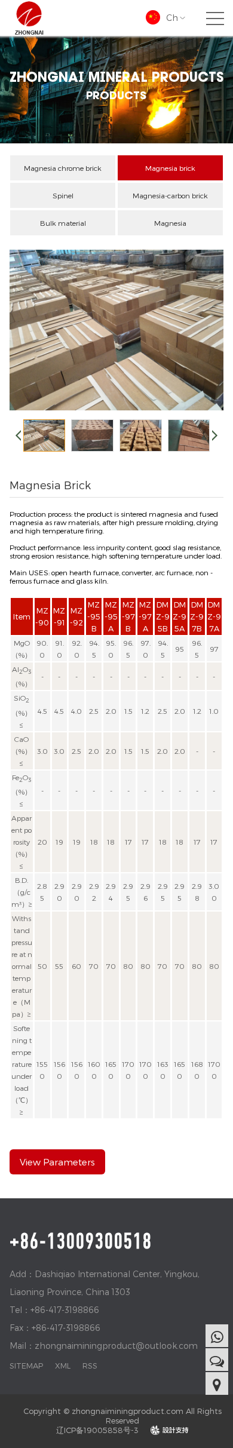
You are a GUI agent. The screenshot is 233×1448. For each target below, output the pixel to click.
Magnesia (170, 223)
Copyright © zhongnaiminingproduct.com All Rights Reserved (122, 1415)
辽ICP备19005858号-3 (97, 1430)
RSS (89, 1365)
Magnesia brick (170, 168)
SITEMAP (26, 1365)
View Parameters (57, 1161)
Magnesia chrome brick (63, 168)
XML (62, 1365)
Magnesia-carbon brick (170, 195)
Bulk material (63, 223)
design (169, 1430)
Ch (172, 18)
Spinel (63, 195)
